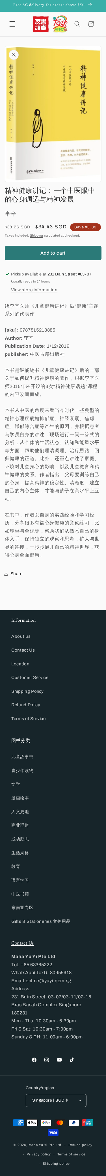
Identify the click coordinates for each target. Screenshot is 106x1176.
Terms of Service (28, 718)
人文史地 (20, 811)
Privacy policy (39, 1154)
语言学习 (20, 880)
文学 (15, 784)
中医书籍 (20, 894)
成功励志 (20, 839)
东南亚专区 (22, 907)
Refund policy (80, 1145)
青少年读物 (22, 770)
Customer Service (30, 677)
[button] (12, 24)
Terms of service (71, 1154)
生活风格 (20, 852)
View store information (34, 289)
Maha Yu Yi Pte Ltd (45, 1145)
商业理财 (20, 825)
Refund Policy (25, 704)
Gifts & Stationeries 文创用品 (41, 921)
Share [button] (16, 573)
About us (21, 636)
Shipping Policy (27, 691)
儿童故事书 (22, 756)
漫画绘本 (20, 797)
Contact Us (23, 650)
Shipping (36, 235)
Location (20, 663)
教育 (15, 866)
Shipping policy (56, 1164)
